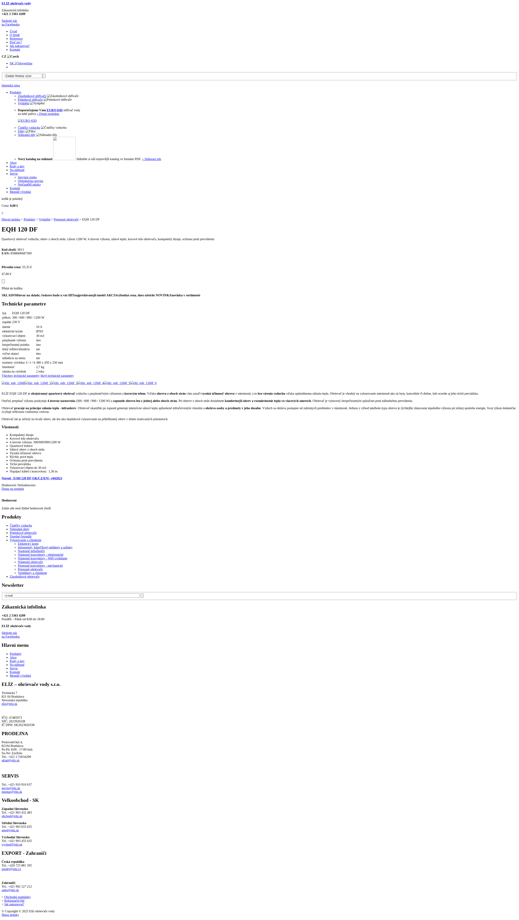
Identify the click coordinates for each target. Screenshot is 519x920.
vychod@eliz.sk (12, 844)
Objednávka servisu (30, 181)
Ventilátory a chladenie (32, 573)
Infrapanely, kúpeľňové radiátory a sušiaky (45, 547)
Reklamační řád (14, 900)
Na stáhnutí (17, 664)
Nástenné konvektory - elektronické (40, 554)
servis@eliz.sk (11, 788)
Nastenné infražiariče (31, 551)
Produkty (29, 219)
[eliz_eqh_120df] (13, 383)
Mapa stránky (10, 915)
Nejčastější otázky (29, 184)
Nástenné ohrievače (30, 562)
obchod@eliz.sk (12, 816)
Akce (13, 657)
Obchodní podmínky (17, 897)
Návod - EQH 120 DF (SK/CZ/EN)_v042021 (32, 478)
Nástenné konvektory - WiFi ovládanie (42, 558)
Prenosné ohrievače (66, 219)
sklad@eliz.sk (10, 760)
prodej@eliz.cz (11, 869)
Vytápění (23, 103)
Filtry (21, 131)
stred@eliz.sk (10, 830)
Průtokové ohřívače (30, 99)
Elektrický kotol (28, 543)
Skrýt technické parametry (57, 375)
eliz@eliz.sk (9, 704)
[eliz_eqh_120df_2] (38, 383)
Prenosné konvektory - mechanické (40, 565)
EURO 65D (55, 110)
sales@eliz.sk (10, 890)
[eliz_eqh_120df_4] (90, 383)
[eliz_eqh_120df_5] (117, 383)
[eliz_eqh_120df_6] (143, 383)
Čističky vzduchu (29, 127)
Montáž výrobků (20, 675)
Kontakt (15, 672)
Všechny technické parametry (21, 375)
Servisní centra (27, 177)
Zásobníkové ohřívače (32, 96)
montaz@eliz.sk (12, 792)
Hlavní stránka (11, 219)
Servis (14, 668)
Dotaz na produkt (13, 489)
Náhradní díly (26, 135)
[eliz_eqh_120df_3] (64, 383)
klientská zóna (11, 85)
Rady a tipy (17, 661)
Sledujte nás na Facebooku (11, 22)
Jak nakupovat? (14, 904)
